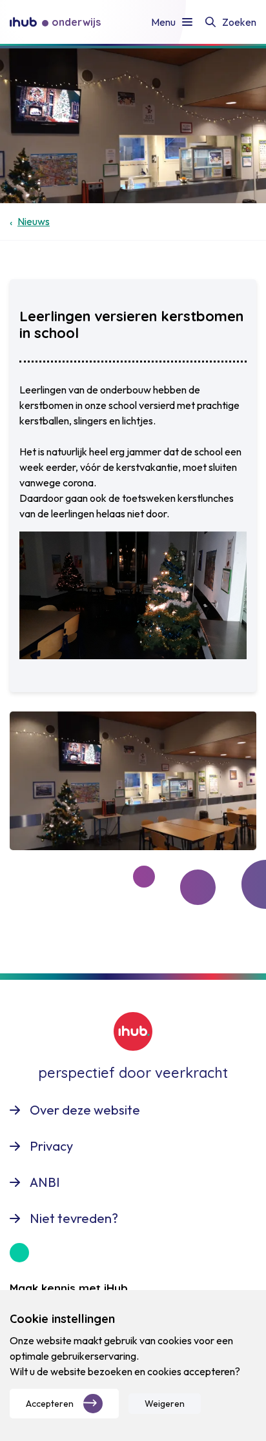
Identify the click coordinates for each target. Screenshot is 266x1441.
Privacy (51, 1146)
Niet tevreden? (74, 1218)
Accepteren (50, 1403)
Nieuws (33, 221)
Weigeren (165, 1403)
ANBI (45, 1182)
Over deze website (85, 1110)
